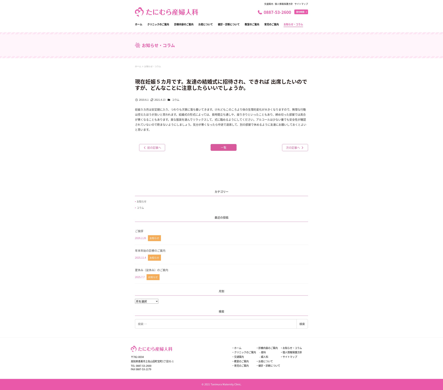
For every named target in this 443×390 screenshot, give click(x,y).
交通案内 (268, 3)
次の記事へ (293, 147)
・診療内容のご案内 (267, 348)
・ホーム (236, 348)
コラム (175, 99)
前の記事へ (154, 147)
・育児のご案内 (240, 365)
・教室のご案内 (240, 361)
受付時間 (300, 11)
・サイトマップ (288, 356)
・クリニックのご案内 (244, 352)
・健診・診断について (268, 365)
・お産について (264, 361)
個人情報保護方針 (284, 3)
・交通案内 (238, 356)
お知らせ (141, 201)
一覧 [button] (223, 147)
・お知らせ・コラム (291, 348)
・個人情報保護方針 (291, 352)
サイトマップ (301, 3)
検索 (302, 324)
